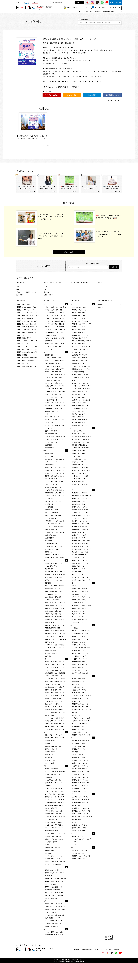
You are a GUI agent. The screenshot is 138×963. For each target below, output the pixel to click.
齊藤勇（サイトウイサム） (80, 507)
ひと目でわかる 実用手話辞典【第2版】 (56, 825)
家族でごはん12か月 (51, 535)
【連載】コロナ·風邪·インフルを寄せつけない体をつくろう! (28, 346)
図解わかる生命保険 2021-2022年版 (56, 625)
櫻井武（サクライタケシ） (80, 498)
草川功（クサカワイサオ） (80, 473)
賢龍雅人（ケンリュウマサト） (81, 442)
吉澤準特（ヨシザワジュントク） (82, 808)
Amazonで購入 (72, 95)
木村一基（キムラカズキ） (80, 479)
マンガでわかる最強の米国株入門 (55, 329)
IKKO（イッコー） (77, 380)
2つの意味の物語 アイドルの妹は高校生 (56, 794)
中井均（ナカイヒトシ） (79, 645)
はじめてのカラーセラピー (53, 859)
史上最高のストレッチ (51, 594)
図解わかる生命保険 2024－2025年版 (56, 591)
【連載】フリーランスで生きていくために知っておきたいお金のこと (28, 313)
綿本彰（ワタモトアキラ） (80, 859)
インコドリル (49, 428)
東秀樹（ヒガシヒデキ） (79, 679)
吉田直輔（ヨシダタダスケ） (80, 802)
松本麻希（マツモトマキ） (80, 791)
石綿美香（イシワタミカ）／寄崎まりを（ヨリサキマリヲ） (83, 324)
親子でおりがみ (50, 448)
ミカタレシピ (49, 349)
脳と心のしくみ (50, 755)
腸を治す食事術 (50, 715)
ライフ (18, 286)
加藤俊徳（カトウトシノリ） (80, 465)
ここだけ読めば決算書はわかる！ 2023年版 (56, 490)
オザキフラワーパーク (78, 327)
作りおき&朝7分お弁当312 (53, 684)
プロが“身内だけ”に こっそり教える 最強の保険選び (56, 648)
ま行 (44, 304)
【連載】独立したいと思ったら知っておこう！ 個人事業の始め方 (28, 324)
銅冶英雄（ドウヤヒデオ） (80, 594)
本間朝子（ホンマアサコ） (80, 732)
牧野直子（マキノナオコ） (80, 788)
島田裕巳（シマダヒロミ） (80, 538)
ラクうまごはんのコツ (51, 912)
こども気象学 (49, 498)
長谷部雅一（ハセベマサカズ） (81, 718)
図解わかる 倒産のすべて (53, 690)
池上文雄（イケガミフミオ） (80, 405)
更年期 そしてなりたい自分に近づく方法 (56, 476)
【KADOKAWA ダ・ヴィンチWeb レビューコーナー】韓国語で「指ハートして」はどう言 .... (32, 137)
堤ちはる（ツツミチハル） (80, 614)
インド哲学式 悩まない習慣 (53, 380)
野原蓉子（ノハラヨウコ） (80, 664)
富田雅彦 (75, 586)
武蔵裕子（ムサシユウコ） (80, 763)
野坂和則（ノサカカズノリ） (80, 667)
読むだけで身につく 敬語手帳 (54, 895)
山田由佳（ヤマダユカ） (79, 819)
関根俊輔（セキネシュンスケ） (81, 524)
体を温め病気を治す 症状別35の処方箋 (56, 555)
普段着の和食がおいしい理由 (53, 836)
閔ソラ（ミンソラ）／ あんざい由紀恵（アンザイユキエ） (83, 771)
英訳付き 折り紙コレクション (54, 431)
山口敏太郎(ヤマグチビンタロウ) (82, 816)
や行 (44, 867)
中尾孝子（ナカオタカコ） (80, 659)
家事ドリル (48, 552)
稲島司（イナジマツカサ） (80, 417)
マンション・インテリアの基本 (54, 327)
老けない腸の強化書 (51, 819)
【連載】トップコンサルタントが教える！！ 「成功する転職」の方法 (28, 341)
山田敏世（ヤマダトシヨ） (80, 825)
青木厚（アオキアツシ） (79, 329)
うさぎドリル (49, 414)
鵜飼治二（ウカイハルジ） (80, 338)
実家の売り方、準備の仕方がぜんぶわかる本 (56, 563)
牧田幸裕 (75, 752)
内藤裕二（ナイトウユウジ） (80, 639)
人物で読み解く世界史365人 (53, 597)
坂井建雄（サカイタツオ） (80, 493)
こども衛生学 (49, 504)
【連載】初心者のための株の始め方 (26, 358)
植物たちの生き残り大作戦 (53, 614)
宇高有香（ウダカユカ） (79, 310)
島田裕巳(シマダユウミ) (79, 555)
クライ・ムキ (76, 456)
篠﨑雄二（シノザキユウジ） (80, 560)
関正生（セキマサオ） (78, 566)
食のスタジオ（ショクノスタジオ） (82, 577)
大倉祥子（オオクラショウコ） (81, 408)
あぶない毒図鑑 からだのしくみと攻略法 (56, 363)
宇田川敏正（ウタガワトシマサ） (82, 377)
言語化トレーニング (51, 462)
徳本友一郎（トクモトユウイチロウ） (83, 605)
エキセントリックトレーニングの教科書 (56, 439)
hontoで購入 (92, 95)
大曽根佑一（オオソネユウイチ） (82, 349)
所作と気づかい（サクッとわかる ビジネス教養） (56, 574)
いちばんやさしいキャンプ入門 (54, 420)
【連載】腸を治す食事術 (23, 338)
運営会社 (108, 949)
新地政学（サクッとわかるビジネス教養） (56, 580)
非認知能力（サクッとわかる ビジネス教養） (56, 783)
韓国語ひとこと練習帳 (51, 510)
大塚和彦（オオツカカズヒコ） (81, 400)
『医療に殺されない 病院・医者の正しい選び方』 (56, 391)
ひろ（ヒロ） (76, 684)
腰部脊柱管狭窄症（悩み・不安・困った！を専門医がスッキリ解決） (56, 870)
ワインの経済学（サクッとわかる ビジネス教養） (56, 932)
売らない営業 (49, 355)
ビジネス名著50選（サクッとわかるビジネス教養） (56, 774)
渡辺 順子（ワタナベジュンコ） (81, 850)
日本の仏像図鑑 (50, 740)
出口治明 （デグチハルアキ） (81, 591)
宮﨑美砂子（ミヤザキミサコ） (81, 760)
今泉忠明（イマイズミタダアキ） (82, 386)
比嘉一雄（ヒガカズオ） (79, 726)
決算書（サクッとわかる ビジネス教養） (56, 470)
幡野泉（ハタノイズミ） (79, 690)
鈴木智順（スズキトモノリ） (80, 557)
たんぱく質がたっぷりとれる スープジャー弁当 (56, 695)
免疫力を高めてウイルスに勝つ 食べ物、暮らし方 (56, 344)
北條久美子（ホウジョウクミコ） (82, 695)
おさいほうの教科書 (51, 400)
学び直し (46, 286)
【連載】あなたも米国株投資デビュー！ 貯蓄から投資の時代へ (28, 318)
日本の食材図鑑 (50, 752)
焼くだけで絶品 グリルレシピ (54, 501)
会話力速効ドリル (50, 538)
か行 (44, 451)
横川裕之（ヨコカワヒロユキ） (81, 800)
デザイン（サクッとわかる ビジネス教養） (56, 667)
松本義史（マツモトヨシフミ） (81, 740)
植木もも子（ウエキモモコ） (80, 363)
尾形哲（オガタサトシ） (79, 344)
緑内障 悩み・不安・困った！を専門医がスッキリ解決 (56, 904)
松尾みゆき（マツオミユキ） (80, 766)
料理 (17, 289)
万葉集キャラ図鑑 (50, 335)
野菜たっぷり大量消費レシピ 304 (55, 887)
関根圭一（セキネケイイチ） (80, 529)
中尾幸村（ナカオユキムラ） (80, 662)
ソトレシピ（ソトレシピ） (80, 518)
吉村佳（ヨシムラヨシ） (79, 828)
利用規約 (76, 949)
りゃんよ (75, 845)
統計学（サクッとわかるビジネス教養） (56, 693)
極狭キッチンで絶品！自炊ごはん (55, 467)
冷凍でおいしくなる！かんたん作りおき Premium (56, 907)
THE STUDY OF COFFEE (52, 628)
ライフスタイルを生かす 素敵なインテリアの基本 (56, 645)
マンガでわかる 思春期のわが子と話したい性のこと (56, 318)
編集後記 (100, 304)
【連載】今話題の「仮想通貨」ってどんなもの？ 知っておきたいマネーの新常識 (28, 327)
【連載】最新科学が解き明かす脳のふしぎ (28, 332)
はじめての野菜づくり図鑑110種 (55, 862)
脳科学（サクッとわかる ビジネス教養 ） (56, 738)
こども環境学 (49, 507)
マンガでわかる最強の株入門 (53, 346)
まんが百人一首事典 (51, 842)
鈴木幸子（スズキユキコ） (80, 521)
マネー (45, 289)
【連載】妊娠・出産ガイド (24, 363)
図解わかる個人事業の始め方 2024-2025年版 (56, 617)
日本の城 (48, 743)
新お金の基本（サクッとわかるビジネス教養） (56, 572)
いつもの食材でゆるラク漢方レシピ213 (56, 405)
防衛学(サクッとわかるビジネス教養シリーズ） (56, 797)
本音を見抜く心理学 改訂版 (53, 788)
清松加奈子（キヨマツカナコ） (81, 467)
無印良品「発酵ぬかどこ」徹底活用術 (56, 332)
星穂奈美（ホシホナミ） (79, 693)
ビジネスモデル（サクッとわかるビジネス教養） (56, 811)
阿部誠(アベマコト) (78, 372)
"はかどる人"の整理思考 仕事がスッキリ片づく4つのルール (56, 816)
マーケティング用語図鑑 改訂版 (55, 321)
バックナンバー (69, 252)
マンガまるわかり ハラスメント (55, 856)
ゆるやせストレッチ (51, 898)
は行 (44, 766)
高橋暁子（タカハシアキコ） (80, 608)
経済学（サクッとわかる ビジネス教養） (56, 557)
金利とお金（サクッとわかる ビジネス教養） (56, 459)
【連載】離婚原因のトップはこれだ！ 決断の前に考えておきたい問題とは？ (28, 315)
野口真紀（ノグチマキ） (79, 656)
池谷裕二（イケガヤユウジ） (80, 391)
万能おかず (48, 786)
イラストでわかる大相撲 (52, 366)
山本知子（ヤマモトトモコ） (80, 814)
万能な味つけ (49, 777)
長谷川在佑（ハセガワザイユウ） (82, 698)
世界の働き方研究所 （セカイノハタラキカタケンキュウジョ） (83, 496)
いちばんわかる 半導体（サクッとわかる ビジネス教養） (56, 360)
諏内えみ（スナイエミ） (79, 501)
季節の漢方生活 (50, 453)
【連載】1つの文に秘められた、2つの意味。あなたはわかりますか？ (28, 310)
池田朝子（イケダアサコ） (80, 420)
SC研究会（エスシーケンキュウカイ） (83, 369)
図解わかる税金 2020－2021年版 (55, 639)
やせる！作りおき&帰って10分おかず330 (56, 878)
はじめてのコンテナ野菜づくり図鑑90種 (56, 814)
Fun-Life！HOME (85, 11)
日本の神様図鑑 (50, 763)
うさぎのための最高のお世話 (53, 377)
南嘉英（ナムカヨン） (78, 636)
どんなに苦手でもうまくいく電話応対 (56, 679)
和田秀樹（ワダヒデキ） (79, 853)
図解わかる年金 (50, 642)
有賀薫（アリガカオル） (79, 318)
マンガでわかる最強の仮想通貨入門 (55, 324)
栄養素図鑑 (48, 445)
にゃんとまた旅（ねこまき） (80, 673)
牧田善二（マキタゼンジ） (80, 769)
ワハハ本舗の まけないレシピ (54, 935)
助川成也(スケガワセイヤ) (80, 552)
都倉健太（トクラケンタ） (80, 619)
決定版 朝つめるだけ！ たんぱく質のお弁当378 (56, 676)
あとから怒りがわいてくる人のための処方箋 (56, 403)
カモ (73, 487)
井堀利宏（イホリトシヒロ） (80, 332)
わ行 (44, 929)
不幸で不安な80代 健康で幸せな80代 (56, 822)
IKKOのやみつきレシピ (52, 417)
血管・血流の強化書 (51, 479)
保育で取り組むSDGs (51, 831)
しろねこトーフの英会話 (52, 600)
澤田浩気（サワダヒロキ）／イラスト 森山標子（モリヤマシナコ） (83, 504)
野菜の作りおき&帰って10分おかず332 (56, 881)
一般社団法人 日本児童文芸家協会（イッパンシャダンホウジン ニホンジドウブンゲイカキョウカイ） (83, 648)
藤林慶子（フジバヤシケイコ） (81, 735)
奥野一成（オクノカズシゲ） (80, 307)
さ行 (44, 560)
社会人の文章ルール (51, 653)
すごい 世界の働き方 (51, 566)
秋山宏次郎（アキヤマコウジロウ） (82, 346)
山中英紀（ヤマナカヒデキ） (80, 797)
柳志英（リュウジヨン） (79, 836)
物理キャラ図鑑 (50, 850)
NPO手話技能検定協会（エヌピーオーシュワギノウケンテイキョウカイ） (83, 341)
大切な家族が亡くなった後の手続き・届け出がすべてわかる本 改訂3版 (56, 687)
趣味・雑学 (19, 295)
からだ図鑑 (48, 541)
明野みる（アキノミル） (79, 403)
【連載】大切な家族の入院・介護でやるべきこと (28, 366)
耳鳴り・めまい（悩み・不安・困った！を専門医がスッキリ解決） (56, 310)
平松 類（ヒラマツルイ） (79, 687)
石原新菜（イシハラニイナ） (80, 411)
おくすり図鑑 (49, 422)
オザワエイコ (76, 352)
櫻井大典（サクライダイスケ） (81, 541)
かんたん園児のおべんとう (53, 524)
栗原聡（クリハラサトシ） (80, 434)
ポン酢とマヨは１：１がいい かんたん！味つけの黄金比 (56, 833)
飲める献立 (48, 757)
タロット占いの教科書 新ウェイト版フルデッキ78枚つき (56, 670)
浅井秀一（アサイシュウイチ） (81, 375)
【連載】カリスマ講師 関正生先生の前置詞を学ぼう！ (28, 352)
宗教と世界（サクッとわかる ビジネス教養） (56, 619)
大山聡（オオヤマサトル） (80, 313)
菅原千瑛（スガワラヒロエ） (80, 510)
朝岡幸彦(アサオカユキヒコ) (80, 360)
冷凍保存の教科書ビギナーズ (53, 923)
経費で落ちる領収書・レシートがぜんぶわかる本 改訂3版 (56, 487)
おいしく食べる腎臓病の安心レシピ (55, 375)
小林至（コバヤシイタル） (80, 451)
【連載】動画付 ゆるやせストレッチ (27, 349)
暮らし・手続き (48, 295)
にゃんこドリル (50, 760)
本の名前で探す (93, 11)
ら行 (44, 901)
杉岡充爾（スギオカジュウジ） (81, 515)
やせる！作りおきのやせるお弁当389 (56, 724)
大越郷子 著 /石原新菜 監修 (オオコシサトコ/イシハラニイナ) (83, 366)
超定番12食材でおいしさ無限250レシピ (56, 673)
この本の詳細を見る (114, 100)
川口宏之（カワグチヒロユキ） (81, 439)
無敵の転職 (48, 341)
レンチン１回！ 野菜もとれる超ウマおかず (56, 915)
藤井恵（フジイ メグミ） (79, 701)
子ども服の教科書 (50, 518)
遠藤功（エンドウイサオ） (80, 358)
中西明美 (75, 628)
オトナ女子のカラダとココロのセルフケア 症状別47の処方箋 (56, 425)
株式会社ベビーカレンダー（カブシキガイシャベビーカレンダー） (83, 709)
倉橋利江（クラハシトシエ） (80, 484)
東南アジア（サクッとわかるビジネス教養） (56, 709)
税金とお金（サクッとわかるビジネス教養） (56, 577)
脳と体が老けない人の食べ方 (53, 735)
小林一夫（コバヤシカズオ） (80, 476)
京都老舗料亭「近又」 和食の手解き (56, 493)
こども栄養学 (49, 456)
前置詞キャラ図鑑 (50, 650)
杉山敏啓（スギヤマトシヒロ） (81, 543)
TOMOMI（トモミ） (78, 622)
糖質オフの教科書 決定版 (53, 698)
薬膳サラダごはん (50, 884)
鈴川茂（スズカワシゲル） (80, 574)
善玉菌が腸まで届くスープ (53, 588)
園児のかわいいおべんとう (53, 411)
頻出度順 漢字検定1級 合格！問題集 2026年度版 (56, 805)
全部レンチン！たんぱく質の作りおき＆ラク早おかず (56, 603)
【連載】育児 (20, 335)
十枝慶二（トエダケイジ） (80, 588)
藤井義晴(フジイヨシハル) (80, 704)
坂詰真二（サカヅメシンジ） (80, 569)
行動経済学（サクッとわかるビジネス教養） (56, 521)
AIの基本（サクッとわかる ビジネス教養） (56, 369)
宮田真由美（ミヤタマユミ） (80, 780)
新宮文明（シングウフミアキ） (81, 580)
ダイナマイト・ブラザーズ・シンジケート (83, 597)
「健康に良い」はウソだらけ (53, 546)
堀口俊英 (75, 712)
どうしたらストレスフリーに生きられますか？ (56, 701)
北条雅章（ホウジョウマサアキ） (82, 721)
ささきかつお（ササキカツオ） (81, 512)
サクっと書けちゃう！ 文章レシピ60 (56, 636)
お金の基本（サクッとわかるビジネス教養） (56, 408)
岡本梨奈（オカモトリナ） (80, 414)
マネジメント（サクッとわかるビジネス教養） (56, 315)
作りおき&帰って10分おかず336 (54, 726)
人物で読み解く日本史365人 (53, 611)
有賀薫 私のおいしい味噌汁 (53, 358)
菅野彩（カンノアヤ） (78, 462)
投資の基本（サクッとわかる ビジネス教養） (56, 662)
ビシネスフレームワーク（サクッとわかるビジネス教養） (56, 800)
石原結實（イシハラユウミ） (80, 425)
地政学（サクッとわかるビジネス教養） (56, 721)
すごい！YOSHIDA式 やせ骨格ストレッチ (56, 586)
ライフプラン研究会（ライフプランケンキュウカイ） (83, 839)
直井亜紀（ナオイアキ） (79, 650)
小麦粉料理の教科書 (51, 529)
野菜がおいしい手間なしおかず (54, 873)
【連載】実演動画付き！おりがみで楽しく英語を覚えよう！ (28, 329)
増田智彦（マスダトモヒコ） (80, 757)
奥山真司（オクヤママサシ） (80, 422)
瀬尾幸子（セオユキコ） (79, 532)
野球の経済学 (49, 876)
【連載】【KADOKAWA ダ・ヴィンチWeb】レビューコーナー (28, 307)
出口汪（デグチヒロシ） (79, 617)
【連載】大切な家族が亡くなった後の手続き (28, 321)
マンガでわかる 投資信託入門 (54, 718)
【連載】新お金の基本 (23, 304)
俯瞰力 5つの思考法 (52, 769)
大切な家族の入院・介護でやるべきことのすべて (56, 729)
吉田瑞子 (75, 822)
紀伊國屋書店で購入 (112, 95)
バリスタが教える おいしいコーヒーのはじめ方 (56, 839)
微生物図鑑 (48, 853)
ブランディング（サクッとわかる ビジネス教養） (56, 791)
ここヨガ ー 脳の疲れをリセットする (56, 527)
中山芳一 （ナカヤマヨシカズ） (81, 631)
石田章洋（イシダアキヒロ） (80, 394)
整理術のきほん (50, 622)
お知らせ (100, 307)
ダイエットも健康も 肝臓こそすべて (55, 496)
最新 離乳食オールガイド (53, 918)
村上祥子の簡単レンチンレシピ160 (55, 307)
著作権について (99, 949)
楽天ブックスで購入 (51, 95)
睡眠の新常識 (49, 569)
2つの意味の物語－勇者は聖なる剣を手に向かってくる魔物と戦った (56, 802)
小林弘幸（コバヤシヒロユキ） (81, 448)
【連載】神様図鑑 (21, 355)
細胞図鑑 (48, 656)
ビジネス (46, 292)
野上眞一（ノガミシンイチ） (80, 653)
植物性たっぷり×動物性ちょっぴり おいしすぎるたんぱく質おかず (56, 608)
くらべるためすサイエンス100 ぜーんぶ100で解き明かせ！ (56, 481)
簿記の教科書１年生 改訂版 (53, 847)
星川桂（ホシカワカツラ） (80, 724)
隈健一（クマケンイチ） (79, 453)
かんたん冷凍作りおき (51, 512)
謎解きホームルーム (51, 749)
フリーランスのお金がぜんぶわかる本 (56, 828)
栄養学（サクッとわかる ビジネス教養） (56, 386)
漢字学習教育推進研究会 (79, 445)
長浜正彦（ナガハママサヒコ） (81, 633)
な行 (44, 732)
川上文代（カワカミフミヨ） (80, 481)
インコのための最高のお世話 (53, 389)
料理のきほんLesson (51, 926)
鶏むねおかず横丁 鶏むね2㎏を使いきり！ (56, 664)
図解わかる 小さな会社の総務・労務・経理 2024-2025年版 (56, 631)
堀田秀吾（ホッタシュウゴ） (80, 707)
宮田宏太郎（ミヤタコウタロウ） (82, 749)
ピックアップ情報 (115, 2)
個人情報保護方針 (87, 949)
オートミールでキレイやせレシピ (55, 707)
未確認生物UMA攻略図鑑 (52, 890)
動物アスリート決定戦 (51, 704)
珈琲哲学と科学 (50, 465)
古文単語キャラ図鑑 (51, 543)
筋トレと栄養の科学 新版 (53, 515)
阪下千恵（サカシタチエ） (80, 572)
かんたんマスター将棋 (51, 549)
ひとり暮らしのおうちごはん (53, 780)
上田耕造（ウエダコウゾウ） (80, 355)
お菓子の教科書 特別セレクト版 (55, 436)
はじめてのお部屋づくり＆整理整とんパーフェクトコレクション (56, 771)
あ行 (44, 352)
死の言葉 (48, 583)
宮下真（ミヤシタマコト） (80, 755)
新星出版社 (39, 8)
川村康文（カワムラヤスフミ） (81, 470)
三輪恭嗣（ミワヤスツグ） (80, 774)
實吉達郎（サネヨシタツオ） (80, 546)
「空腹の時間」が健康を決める (54, 532)
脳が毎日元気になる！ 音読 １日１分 (56, 746)
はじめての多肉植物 (51, 808)
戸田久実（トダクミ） (78, 611)
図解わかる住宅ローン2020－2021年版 (56, 633)
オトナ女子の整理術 (51, 434)
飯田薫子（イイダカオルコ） (80, 321)
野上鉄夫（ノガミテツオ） (80, 642)
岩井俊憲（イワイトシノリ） (80, 335)
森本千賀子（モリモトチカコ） (81, 786)
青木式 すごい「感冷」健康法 (54, 394)
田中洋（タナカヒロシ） (79, 600)
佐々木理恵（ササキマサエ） (80, 527)
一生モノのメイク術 (51, 442)
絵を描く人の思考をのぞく (53, 372)
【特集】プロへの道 (22, 344)
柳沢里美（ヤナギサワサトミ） (81, 811)
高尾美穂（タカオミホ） (79, 603)
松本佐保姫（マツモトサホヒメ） (82, 783)
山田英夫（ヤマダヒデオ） (80, 805)
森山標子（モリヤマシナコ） (80, 777)
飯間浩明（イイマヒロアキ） (80, 383)
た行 (44, 659)
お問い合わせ (118, 949)
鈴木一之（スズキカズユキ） (80, 563)
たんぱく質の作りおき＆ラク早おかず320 (56, 712)
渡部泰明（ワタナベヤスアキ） (81, 856)
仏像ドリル (48, 845)
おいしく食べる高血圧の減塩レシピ (55, 383)
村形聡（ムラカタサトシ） (80, 746)
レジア (74, 842)
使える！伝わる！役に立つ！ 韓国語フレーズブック (56, 473)
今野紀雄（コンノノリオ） (80, 459)
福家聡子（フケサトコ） (79, 681)
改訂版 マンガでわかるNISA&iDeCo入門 (56, 338)
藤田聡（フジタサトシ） (79, 715)
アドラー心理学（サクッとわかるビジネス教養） (56, 397)
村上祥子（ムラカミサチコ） (80, 743)
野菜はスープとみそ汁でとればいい (55, 892)
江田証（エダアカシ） (78, 397)
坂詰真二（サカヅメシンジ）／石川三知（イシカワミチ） (83, 549)
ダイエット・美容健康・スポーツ (26, 292)
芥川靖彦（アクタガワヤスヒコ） (82, 389)
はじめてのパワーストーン (53, 864)
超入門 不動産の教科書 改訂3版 (55, 681)
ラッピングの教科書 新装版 (53, 921)
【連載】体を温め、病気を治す (25, 360)
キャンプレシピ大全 (51, 484)
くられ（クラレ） (77, 431)
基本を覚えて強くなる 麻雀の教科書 (56, 313)
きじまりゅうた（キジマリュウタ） (82, 436)
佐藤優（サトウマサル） (79, 535)
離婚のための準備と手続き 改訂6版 (56, 909)
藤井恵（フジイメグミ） (79, 729)
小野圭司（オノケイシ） (79, 315)
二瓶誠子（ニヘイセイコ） (80, 670)
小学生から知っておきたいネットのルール (56, 605)
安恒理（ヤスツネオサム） (80, 831)
